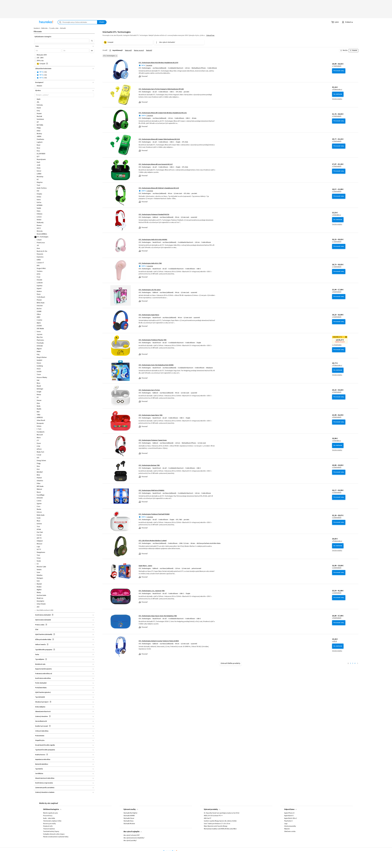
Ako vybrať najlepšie (131, 831)
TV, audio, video (53, 28)
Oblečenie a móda (289, 832)
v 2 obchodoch (336, 141)
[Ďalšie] (357, 663)
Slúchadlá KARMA (129, 816)
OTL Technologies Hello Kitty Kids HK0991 (153, 240)
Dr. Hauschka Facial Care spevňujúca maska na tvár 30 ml (221, 813)
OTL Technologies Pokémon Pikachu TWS (152, 340)
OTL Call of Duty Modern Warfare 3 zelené (152, 541)
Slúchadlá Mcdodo (129, 824)
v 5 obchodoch (336, 116)
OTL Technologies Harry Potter (149, 390)
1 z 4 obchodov (336, 345)
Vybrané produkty (211, 809)
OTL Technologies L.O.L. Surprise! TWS (152, 591)
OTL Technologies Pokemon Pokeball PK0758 (154, 214)
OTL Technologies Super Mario (149, 315)
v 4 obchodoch (336, 292)
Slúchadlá (63, 28)
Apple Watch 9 (288, 816)
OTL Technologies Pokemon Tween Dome (153, 440)
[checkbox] (35, 55)
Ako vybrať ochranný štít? (132, 835)
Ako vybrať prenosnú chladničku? (134, 838)
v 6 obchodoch (336, 417)
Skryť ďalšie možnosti (43, 610)
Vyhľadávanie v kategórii (43, 37)
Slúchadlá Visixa (128, 821)
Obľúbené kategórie (51, 809)
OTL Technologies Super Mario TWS (150, 415)
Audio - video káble (49, 818)
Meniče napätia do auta (50, 813)
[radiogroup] (64, 75)
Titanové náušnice (49, 829)
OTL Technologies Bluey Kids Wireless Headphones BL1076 (158, 63)
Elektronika (44, 28)
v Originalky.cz (336, 215)
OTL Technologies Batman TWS (149, 465)
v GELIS (334, 641)
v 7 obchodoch (336, 66)
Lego (285, 824)
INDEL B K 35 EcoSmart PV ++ (213, 816)
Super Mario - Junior (145, 566)
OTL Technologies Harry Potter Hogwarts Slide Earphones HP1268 (161, 89)
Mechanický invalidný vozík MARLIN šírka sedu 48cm (220, 829)
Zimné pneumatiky (290, 826)
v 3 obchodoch (336, 166)
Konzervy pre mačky (49, 824)
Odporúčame (289, 809)
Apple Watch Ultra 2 (290, 818)
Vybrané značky (130, 809)
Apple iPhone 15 (289, 813)
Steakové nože (48, 826)
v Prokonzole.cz (337, 90)
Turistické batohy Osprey (51, 832)
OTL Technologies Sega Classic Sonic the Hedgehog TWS (158, 616)
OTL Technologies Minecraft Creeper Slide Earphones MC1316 (159, 139)
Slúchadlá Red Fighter (130, 813)
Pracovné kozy (47, 816)
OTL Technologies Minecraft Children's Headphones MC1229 (159, 188)
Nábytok (287, 829)
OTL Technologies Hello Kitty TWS (150, 263)
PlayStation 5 (288, 821)
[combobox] (77, 22)
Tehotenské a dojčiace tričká (52, 821)
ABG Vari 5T (207, 818)
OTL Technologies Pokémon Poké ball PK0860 (154, 514)
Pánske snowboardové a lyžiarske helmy (55, 837)
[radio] (35, 72)
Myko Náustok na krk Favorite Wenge (215, 826)
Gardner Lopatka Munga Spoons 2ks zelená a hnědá (220, 821)
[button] (62, 41)
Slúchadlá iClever (129, 818)
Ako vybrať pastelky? (130, 840)
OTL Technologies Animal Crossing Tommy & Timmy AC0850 (159, 641)
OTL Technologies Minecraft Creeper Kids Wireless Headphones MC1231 (163, 113)
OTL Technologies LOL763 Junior (150, 290)
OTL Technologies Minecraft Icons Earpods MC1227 (156, 164)
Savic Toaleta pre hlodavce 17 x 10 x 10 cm (217, 824)
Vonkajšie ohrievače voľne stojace (54, 834)
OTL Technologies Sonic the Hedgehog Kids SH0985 (156, 365)
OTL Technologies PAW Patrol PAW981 (151, 490)
